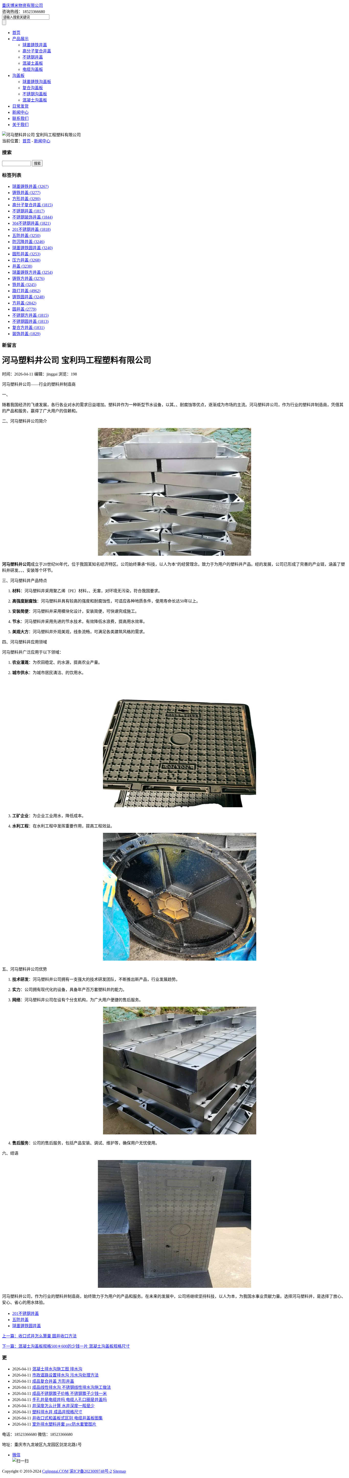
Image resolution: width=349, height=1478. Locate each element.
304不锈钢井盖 (31, 223)
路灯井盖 (26, 291)
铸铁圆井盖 (28, 297)
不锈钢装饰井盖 (32, 217)
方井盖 (24, 303)
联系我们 (20, 118)
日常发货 (20, 106)
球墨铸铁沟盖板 (36, 81)
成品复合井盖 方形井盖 (53, 1381)
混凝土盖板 (32, 63)
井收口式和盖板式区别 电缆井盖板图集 (67, 1418)
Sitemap (119, 1471)
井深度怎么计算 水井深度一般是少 (63, 1406)
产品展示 (20, 39)
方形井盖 (26, 199)
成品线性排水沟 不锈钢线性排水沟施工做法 (71, 1387)
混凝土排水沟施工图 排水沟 (57, 1369)
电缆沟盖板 (32, 69)
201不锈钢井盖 (31, 229)
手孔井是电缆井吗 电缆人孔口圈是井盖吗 (69, 1399)
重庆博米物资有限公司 (22, 5)
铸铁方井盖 (28, 278)
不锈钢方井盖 (30, 315)
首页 (16, 32)
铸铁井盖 (26, 192)
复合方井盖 (28, 327)
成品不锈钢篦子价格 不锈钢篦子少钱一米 (69, 1393)
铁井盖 (24, 284)
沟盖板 (18, 75)
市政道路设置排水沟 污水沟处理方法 (65, 1375)
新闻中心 (20, 112)
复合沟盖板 (32, 88)
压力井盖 (26, 260)
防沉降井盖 (28, 242)
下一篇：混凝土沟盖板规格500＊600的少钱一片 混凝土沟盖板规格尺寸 (66, 1346)
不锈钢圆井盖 (30, 321)
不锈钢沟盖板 (34, 94)
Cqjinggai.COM (55, 1471)
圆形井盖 (26, 254)
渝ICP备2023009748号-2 (90, 1471)
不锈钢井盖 (32, 57)
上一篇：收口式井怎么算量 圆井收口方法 (39, 1336)
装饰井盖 (26, 334)
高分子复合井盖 (36, 51)
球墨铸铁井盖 (34, 45)
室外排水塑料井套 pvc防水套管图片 (64, 1424)
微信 (16, 1455)
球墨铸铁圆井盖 (32, 248)
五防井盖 (26, 235)
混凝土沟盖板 (34, 100)
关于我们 (20, 124)
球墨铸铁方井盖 (32, 272)
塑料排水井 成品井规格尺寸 (57, 1412)
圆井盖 (24, 309)
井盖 (22, 266)
